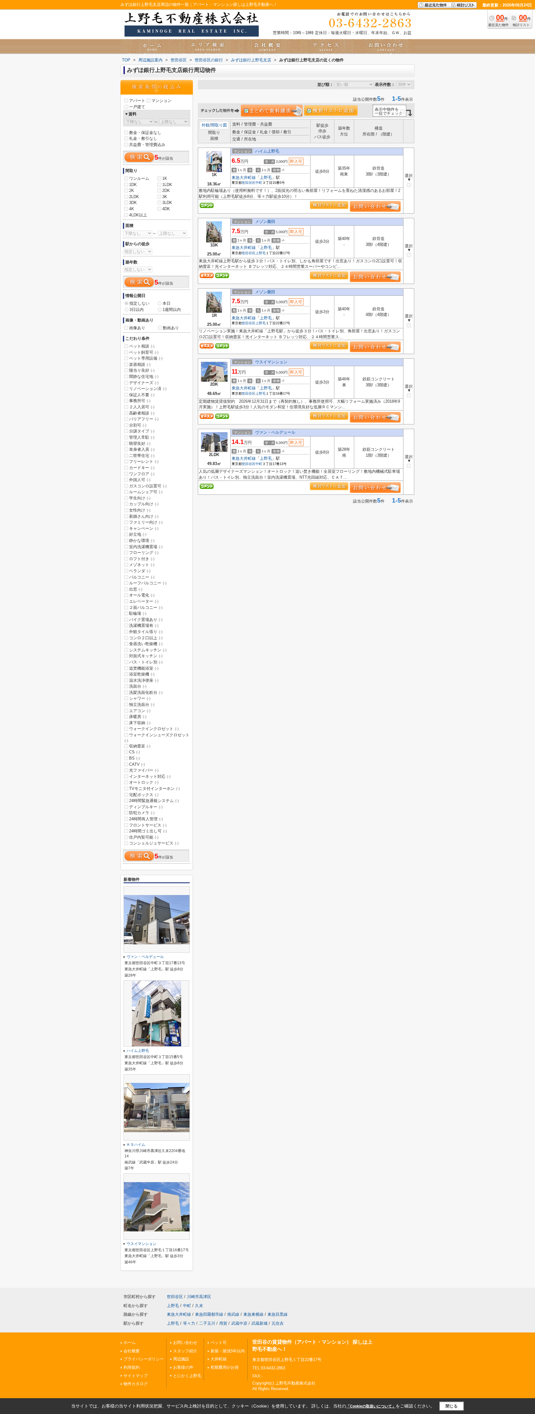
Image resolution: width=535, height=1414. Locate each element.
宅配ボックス (144, 794)
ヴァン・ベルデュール (275, 432)
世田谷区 (248, 182)
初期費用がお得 (225, 1367)
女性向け (139, 510)
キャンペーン (144, 528)
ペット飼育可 (144, 352)
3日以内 (136, 309)
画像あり (137, 328)
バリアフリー (144, 419)
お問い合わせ (185, 1342)
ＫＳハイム (136, 1144)
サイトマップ (136, 1375)
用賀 (223, 1323)
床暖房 (137, 716)
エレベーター (144, 601)
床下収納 (139, 722)
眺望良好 (139, 443)
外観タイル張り (146, 631)
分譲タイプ (141, 431)
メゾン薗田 (265, 221)
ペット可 (219, 1342)
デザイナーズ (144, 382)
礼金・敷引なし (143, 138)
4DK (166, 208)
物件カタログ (136, 1383)
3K (164, 196)
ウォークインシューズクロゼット (156, 737)
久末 (199, 1305)
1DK (133, 184)
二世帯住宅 (141, 455)
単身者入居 (141, 449)
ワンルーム (139, 178)
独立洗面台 (141, 704)
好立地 (137, 534)
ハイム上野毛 (267, 151)
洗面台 (137, 686)
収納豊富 (139, 746)
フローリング (144, 552)
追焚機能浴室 (144, 668)
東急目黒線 (278, 1314)
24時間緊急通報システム (154, 800)
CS (134, 752)
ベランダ (139, 571)
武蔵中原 (239, 1323)
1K (164, 178)
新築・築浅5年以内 (228, 1351)
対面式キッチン (146, 656)
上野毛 (266, 177)
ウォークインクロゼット (154, 728)
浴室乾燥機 (141, 674)
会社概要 (132, 1351)
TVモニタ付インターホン (154, 788)
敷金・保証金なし (145, 132)
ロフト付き (141, 558)
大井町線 (219, 1359)
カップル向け (144, 504)
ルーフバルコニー (148, 583)
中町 (258, 182)
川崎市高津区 (199, 1296)
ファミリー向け (146, 522)
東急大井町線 (244, 177)
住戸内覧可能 (144, 837)
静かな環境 (141, 540)
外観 (206, 125)
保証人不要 (141, 394)
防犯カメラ (141, 812)
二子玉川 (207, 1323)
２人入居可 (141, 407)
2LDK (134, 196)
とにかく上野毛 (187, 1375)
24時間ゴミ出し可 (148, 831)
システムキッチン (148, 650)
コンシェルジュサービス (154, 843)
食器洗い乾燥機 (146, 643)
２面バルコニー (146, 607)
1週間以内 (172, 309)
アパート (137, 100)
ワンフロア (141, 474)
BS (134, 758)
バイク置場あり (146, 619)
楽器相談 (139, 364)
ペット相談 (141, 346)
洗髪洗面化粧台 (146, 692)
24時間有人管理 (146, 819)
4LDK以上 (138, 215)
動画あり (171, 328)
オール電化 (141, 595)
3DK (133, 202)
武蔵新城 (259, 1323)
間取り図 (219, 125)
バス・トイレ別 (146, 662)
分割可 (137, 425)
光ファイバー (144, 770)
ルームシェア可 (146, 492)
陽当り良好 (141, 370)
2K (131, 190)
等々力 (189, 1323)
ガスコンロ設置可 (148, 486)
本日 (167, 303)
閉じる (452, 1405)
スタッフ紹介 (185, 1351)
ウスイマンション (271, 362)
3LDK (167, 202)
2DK (166, 190)
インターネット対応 (150, 776)
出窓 (135, 589)
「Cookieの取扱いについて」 (371, 1406)
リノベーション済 (148, 388)
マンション (161, 100)
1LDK (167, 184)
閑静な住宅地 (144, 376)
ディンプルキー (146, 807)
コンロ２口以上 (146, 638)
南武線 (233, 1314)
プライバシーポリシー (144, 1359)
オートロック (144, 782)
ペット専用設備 (146, 358)
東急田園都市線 (209, 1314)
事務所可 (139, 400)
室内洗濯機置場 (146, 546)
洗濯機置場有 (144, 625)
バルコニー (141, 577)
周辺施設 (181, 1359)
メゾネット (141, 564)
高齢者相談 (141, 413)
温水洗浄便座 (144, 680)
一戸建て (137, 106)
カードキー (141, 467)
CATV (137, 764)
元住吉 (278, 1323)
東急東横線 (253, 1314)
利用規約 (132, 1367)
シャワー (139, 698)
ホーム (130, 1342)
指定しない (139, 303)
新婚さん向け (144, 516)
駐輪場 (137, 613)
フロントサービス (148, 825)
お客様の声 (183, 1367)
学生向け (139, 498)
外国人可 (139, 479)
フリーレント (144, 461)
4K (131, 208)
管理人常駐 (141, 437)
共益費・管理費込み (147, 144)
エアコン (139, 710)
